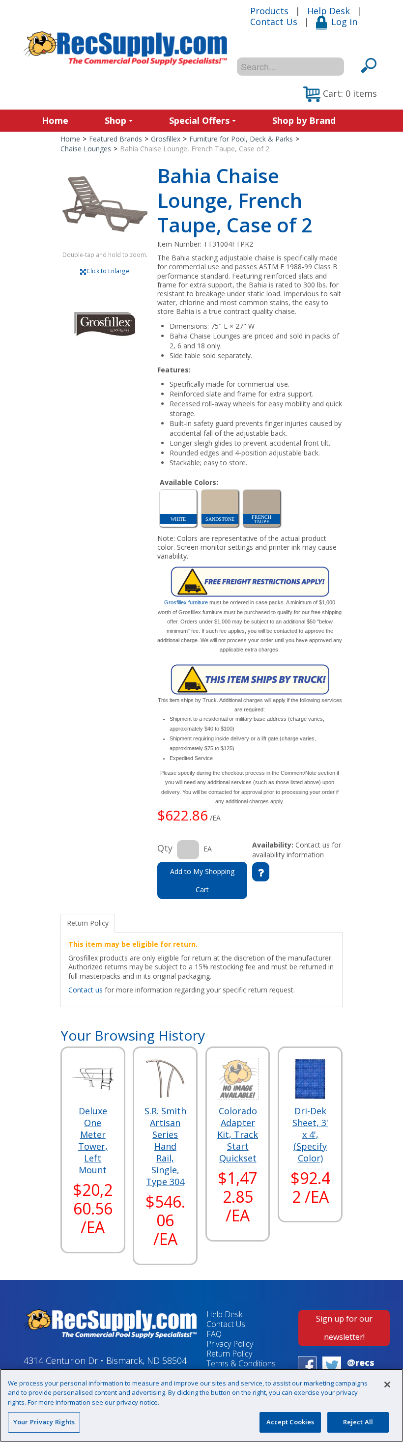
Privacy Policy (229, 1343)
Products (269, 11)
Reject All (358, 1421)
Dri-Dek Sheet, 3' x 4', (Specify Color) (310, 1134)
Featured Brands (115, 138)
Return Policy (229, 1353)
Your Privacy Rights (44, 1421)
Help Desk (328, 11)
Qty (165, 848)
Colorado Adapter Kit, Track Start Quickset (237, 1134)
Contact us (85, 989)
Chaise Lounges (85, 148)
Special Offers (199, 120)
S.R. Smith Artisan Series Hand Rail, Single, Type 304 (165, 1146)
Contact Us (273, 22)
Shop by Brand (304, 120)
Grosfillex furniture (186, 602)
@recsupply (360, 1368)
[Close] (387, 1384)
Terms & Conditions (241, 1363)
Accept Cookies (290, 1421)
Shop (115, 120)
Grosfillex (165, 138)
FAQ (214, 1334)
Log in (344, 22)
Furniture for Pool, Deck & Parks (241, 138)
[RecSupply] (125, 48)
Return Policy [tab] (88, 923)
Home (55, 120)
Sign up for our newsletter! (344, 1327)
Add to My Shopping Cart (202, 880)
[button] (340, 94)
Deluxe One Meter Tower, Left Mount (93, 1140)
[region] (201, 1405)
